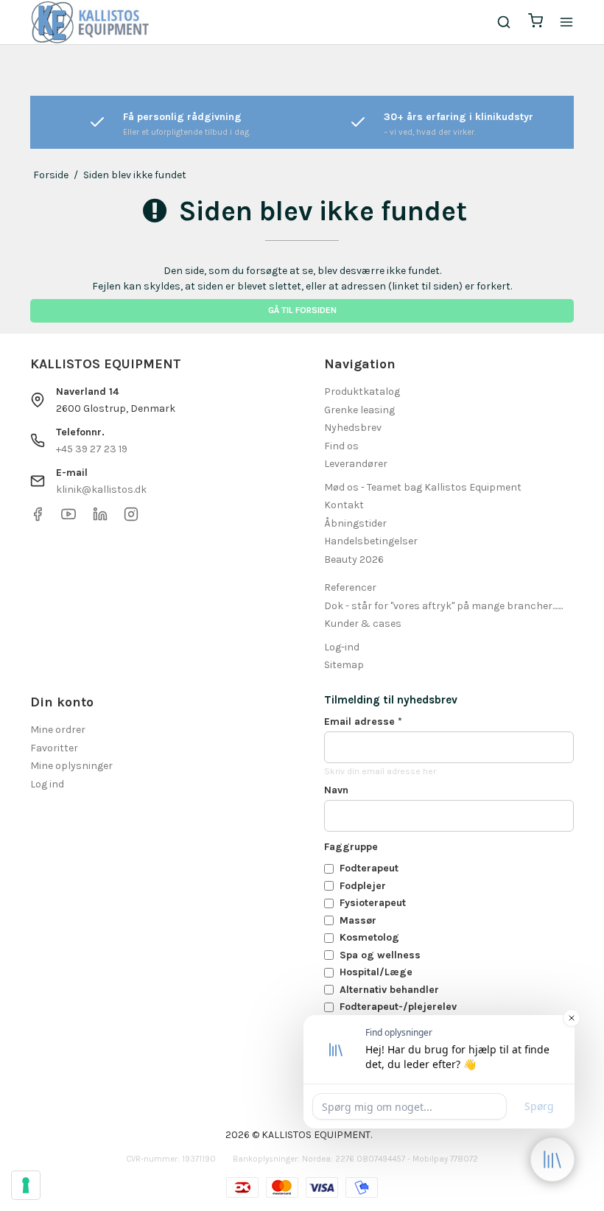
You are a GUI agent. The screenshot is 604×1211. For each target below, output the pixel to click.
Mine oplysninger (71, 765)
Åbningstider (355, 523)
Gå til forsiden (302, 310)
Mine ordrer (57, 729)
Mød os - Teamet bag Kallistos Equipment (423, 487)
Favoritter (54, 748)
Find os (341, 446)
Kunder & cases (362, 623)
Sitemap (344, 665)
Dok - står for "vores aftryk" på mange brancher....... (443, 606)
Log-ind (341, 647)
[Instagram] (131, 518)
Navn (336, 790)
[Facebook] (37, 518)
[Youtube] (68, 518)
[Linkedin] (100, 518)
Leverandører (355, 463)
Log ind (47, 784)
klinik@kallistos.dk (101, 489)
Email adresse (363, 721)
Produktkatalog (362, 391)
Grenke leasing (359, 410)
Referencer (350, 587)
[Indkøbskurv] (535, 22)
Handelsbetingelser (371, 541)
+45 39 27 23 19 (91, 449)
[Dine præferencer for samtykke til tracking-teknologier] (26, 1185)
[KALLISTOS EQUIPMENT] (90, 22)
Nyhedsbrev (353, 427)
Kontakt (344, 505)
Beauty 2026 (354, 559)
